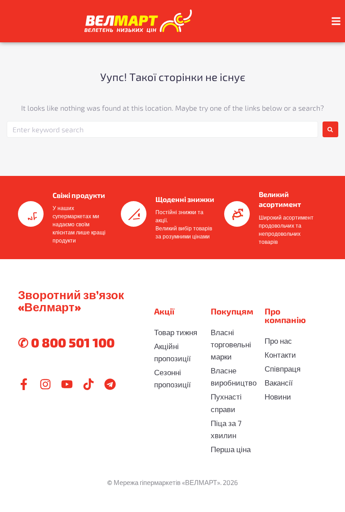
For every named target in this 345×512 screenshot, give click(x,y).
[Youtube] (67, 384)
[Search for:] (162, 129)
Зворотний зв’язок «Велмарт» (71, 300)
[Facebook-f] (24, 384)
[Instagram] (45, 384)
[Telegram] (110, 384)
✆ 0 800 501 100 (66, 342)
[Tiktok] (88, 384)
